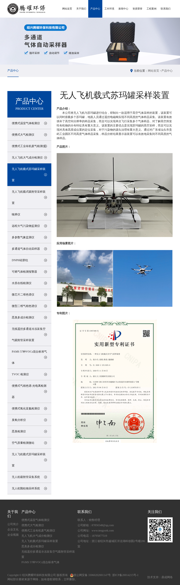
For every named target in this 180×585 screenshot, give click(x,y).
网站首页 (67, 8)
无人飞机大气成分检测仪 (27, 157)
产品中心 (95, 8)
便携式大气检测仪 (23, 134)
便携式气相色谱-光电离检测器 (29, 391)
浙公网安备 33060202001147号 (92, 575)
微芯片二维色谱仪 (23, 294)
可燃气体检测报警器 (24, 271)
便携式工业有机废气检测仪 (29, 146)
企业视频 (13, 534)
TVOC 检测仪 (20, 374)
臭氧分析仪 (19, 419)
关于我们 (81, 8)
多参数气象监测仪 (23, 237)
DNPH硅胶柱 (20, 260)
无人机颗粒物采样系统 (26, 488)
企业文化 (13, 529)
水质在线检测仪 (21, 283)
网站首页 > (154, 70)
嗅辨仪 (16, 214)
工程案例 (151, 8)
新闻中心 (123, 8)
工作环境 (109, 8)
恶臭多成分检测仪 (23, 317)
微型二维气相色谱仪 (24, 305)
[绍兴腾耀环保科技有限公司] (26, 8)
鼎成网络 (167, 577)
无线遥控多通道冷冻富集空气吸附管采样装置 (29, 334)
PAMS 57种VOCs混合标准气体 (29, 357)
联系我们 (166, 8)
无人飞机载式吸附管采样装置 (29, 197)
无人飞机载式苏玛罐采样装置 (29, 174)
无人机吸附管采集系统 (26, 476)
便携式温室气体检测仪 (26, 123)
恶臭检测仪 (19, 431)
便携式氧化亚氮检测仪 (26, 408)
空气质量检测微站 (23, 442)
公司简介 (13, 524)
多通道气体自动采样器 (26, 248)
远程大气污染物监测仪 (26, 225)
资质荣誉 (137, 8)
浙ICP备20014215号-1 (125, 575)
